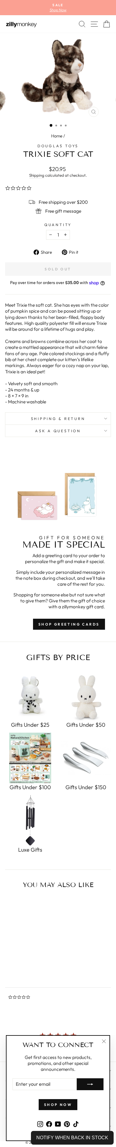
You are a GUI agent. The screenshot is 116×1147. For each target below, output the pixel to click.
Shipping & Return (58, 418)
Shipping (36, 175)
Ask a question (58, 430)
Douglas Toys (58, 145)
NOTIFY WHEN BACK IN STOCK (72, 1137)
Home (56, 136)
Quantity (58, 224)
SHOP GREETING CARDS (69, 624)
